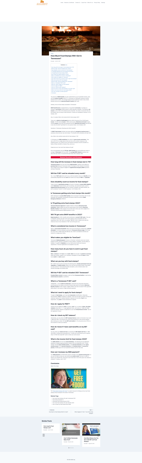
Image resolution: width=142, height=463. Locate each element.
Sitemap (103, 2)
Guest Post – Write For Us (87, 2)
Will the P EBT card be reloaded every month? (61, 68)
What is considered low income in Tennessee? (61, 75)
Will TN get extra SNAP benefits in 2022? (60, 74)
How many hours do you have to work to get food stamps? (63, 78)
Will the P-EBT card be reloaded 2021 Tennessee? (61, 81)
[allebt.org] (42, 2)
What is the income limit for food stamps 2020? (61, 90)
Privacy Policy (97, 2)
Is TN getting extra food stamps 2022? (59, 72)
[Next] (98, 435)
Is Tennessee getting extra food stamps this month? (62, 71)
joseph (53, 61)
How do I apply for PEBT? (56, 85)
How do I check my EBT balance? (58, 87)
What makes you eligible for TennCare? (59, 77)
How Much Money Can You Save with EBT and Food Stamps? (91, 439)
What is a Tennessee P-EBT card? (58, 82)
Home (62, 2)
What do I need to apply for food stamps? (60, 84)
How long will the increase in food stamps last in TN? (62, 67)
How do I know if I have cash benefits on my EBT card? (63, 88)
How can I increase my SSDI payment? (59, 91)
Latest (52, 53)
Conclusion (53, 92)
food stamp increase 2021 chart (60, 391)
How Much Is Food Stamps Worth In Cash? (58, 411)
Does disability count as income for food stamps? (61, 70)
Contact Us (77, 2)
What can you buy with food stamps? (59, 80)
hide (66, 64)
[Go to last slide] (44, 435)
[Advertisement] (71, 13)
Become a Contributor (69, 2)
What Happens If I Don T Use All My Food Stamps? (84, 412)
